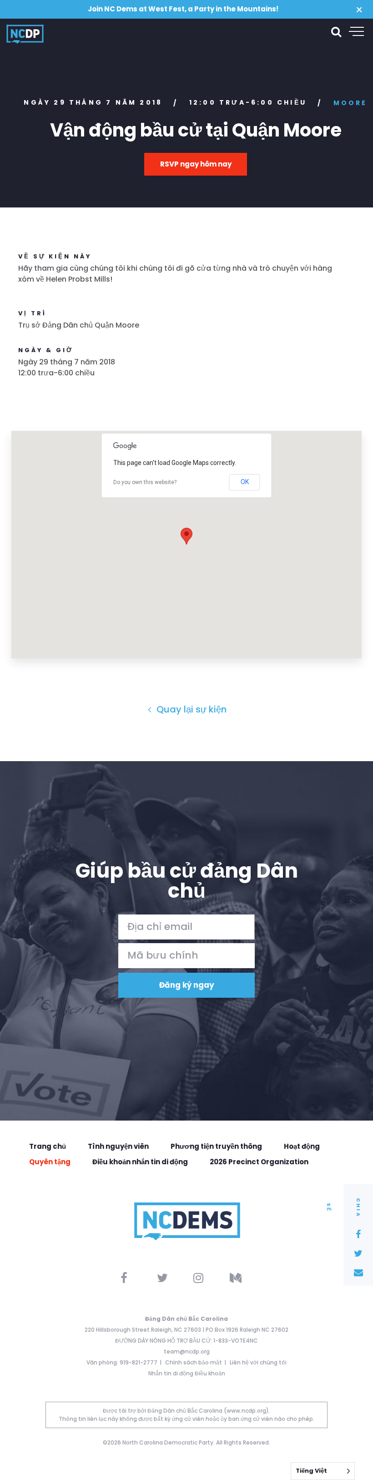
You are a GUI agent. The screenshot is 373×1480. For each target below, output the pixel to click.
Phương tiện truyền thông (216, 1146)
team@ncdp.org (187, 1351)
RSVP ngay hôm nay (196, 164)
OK (245, 481)
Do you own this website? (144, 482)
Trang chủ (47, 1146)
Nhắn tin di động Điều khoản (186, 1373)
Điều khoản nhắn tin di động (140, 1162)
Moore (350, 102)
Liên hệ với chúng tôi (258, 1362)
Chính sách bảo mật (193, 1362)
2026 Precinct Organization (259, 1162)
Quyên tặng (50, 1162)
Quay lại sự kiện (190, 709)
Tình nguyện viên (118, 1146)
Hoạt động (302, 1146)
